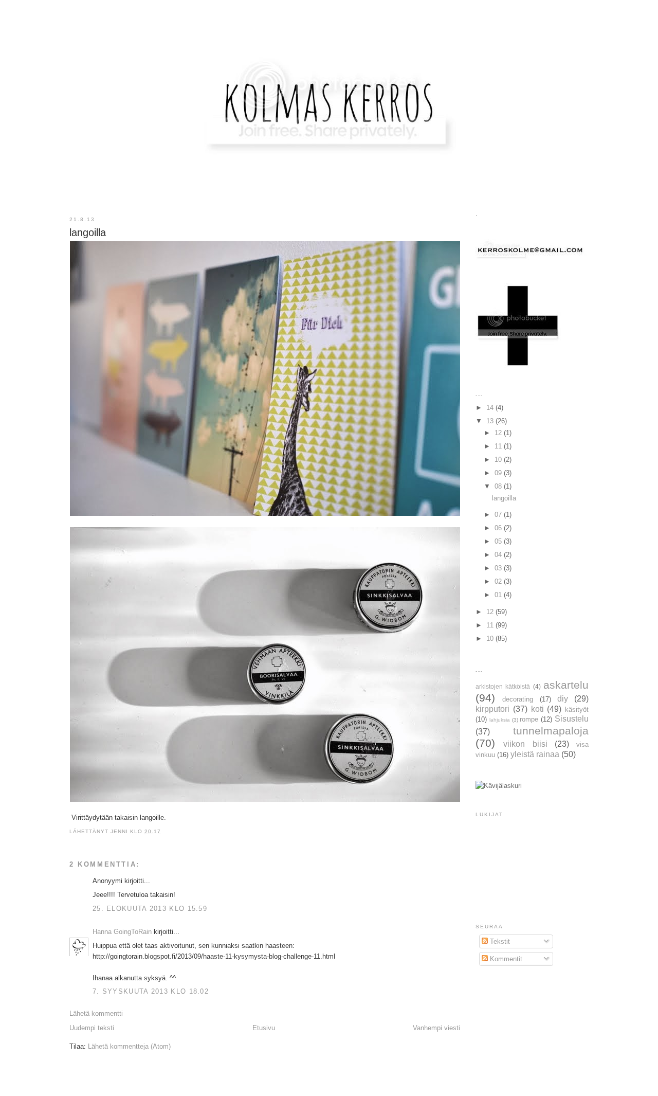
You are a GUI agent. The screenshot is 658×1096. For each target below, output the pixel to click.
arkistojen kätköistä (503, 686)
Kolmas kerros (330, 28)
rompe (529, 719)
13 (491, 421)
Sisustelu (572, 718)
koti (537, 709)
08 (499, 486)
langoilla (504, 498)
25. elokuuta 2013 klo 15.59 (150, 908)
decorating (517, 699)
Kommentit (505, 959)
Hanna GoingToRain (122, 932)
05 (499, 541)
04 (499, 555)
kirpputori (492, 709)
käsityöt (577, 709)
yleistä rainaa (534, 754)
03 (499, 568)
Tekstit (499, 941)
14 (491, 407)
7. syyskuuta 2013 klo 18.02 (151, 991)
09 (499, 473)
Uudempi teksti (91, 1028)
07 (499, 514)
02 (499, 581)
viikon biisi (525, 744)
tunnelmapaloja (551, 730)
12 (499, 433)
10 (499, 459)
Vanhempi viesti (436, 1028)
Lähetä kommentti (96, 1013)
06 (499, 528)
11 (499, 446)
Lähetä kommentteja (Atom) (129, 1046)
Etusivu (263, 1028)
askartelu (566, 685)
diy (562, 698)
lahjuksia (499, 720)
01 (499, 595)
